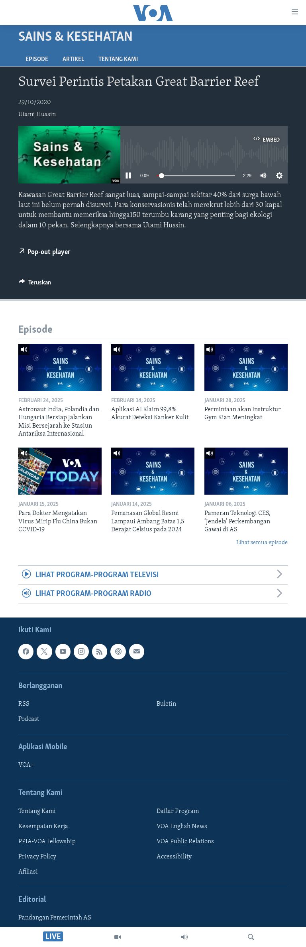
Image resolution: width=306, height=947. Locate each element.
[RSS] (99, 651)
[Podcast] (118, 651)
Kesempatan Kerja (43, 826)
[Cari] (251, 937)
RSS (23, 704)
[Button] (35, 284)
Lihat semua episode (262, 543)
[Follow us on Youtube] (63, 651)
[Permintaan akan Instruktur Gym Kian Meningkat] (246, 367)
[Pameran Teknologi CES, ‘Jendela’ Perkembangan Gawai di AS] (246, 471)
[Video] (117, 937)
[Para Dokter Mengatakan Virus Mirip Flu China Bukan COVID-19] (60, 471)
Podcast (28, 719)
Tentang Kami (118, 59)
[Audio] (184, 937)
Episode (37, 59)
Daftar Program (178, 811)
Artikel (73, 59)
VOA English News (182, 826)
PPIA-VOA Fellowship (47, 841)
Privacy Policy (37, 857)
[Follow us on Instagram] (81, 651)
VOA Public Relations (185, 841)
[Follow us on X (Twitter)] (44, 651)
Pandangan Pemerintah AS (54, 918)
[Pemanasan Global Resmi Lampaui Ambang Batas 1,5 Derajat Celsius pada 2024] (152, 471)
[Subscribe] (136, 651)
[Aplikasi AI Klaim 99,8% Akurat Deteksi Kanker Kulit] (152, 367)
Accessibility (174, 857)
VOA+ (26, 765)
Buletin (166, 704)
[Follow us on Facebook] (25, 651)
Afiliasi (28, 872)
